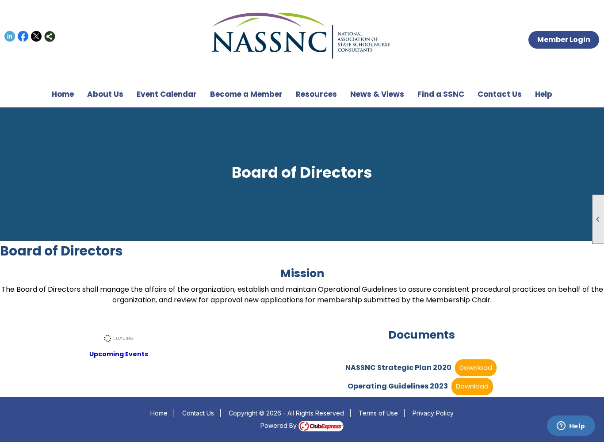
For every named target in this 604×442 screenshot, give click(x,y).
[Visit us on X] (36, 36)
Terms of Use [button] (378, 413)
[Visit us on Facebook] (23, 36)
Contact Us (500, 94)
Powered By (279, 425)
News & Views (377, 94)
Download (475, 367)
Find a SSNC (440, 94)
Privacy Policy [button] (433, 413)
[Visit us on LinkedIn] (9, 36)
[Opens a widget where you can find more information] (571, 426)
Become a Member (246, 94)
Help (543, 94)
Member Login (563, 39)
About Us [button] (105, 94)
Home (63, 94)
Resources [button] (316, 94)
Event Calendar (167, 94)
